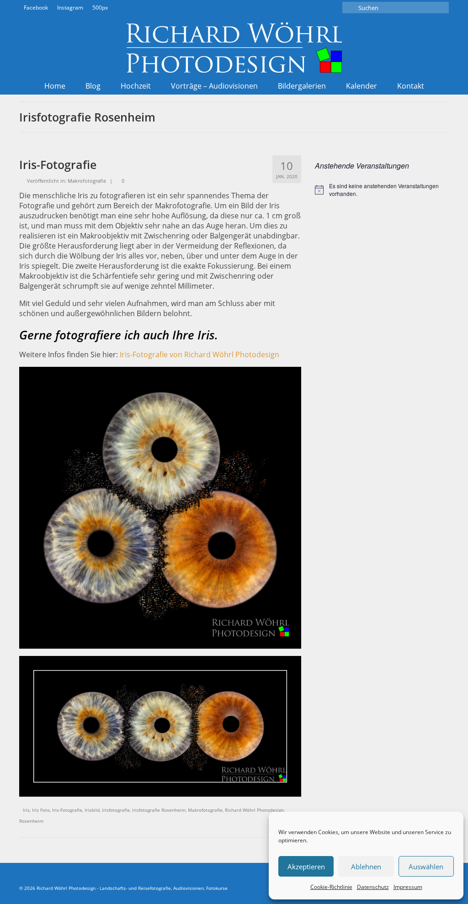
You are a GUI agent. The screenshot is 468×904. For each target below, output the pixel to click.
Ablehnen (366, 866)
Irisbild (92, 810)
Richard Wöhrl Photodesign (254, 810)
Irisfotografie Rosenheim (159, 810)
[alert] (382, 189)
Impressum (408, 887)
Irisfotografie (116, 810)
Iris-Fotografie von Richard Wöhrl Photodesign (199, 354)
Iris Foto (41, 810)
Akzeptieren (306, 866)
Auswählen (426, 866)
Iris (26, 810)
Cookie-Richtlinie (331, 887)
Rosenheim (31, 821)
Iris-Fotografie (67, 810)
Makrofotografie (87, 180)
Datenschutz (373, 887)
